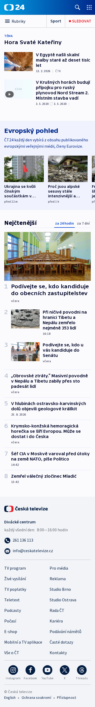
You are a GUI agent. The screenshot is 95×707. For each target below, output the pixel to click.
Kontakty (58, 652)
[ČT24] (14, 7)
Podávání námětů (65, 631)
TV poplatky (15, 589)
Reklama (58, 578)
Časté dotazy (61, 642)
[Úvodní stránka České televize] (26, 508)
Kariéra (56, 621)
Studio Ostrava (63, 599)
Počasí (10, 621)
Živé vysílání (15, 578)
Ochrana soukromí (36, 697)
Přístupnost (66, 697)
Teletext (12, 599)
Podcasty (12, 610)
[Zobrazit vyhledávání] (77, 7)
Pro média (59, 568)
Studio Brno (60, 589)
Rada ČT (57, 610)
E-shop (10, 631)
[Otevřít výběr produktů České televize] (89, 7)
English (10, 697)
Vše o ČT (11, 652)
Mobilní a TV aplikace (23, 642)
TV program (15, 568)
